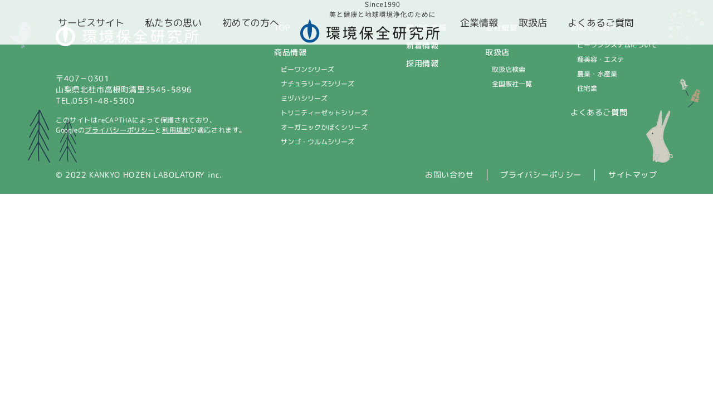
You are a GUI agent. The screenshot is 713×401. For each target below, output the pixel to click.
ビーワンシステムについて (617, 45)
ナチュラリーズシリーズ (317, 84)
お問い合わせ (449, 174)
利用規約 (176, 130)
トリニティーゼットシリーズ (324, 113)
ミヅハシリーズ (304, 98)
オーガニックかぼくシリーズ (324, 127)
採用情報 (422, 63)
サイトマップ (632, 174)
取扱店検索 (508, 69)
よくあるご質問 (598, 112)
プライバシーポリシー (120, 130)
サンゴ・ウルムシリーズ (317, 141)
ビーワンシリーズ (307, 69)
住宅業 (587, 88)
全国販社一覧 (512, 84)
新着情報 (422, 45)
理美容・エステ (600, 59)
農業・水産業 (597, 74)
